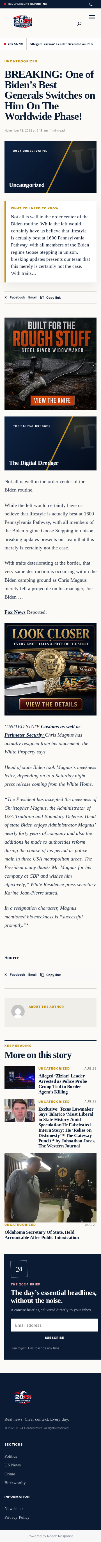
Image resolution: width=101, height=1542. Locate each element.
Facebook (17, 297)
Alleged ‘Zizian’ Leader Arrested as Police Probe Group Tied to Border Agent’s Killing (63, 44)
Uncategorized (21, 61)
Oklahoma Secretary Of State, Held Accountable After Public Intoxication (41, 1234)
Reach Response (60, 1536)
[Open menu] (92, 23)
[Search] (79, 23)
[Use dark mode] (91, 4)
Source (11, 957)
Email (32, 297)
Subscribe (54, 1337)
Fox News (15, 612)
